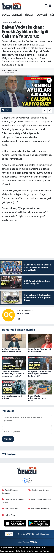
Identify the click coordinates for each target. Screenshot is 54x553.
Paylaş (7, 110)
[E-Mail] (19, 319)
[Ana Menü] (50, 6)
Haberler (6, 22)
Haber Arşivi (10, 515)
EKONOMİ (41, 15)
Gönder (8, 439)
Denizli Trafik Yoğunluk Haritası (13, 500)
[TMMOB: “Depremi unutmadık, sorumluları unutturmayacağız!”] (14, 363)
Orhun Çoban (23, 313)
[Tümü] (50, 454)
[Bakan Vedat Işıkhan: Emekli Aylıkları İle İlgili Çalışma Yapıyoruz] (27, 91)
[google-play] (38, 524)
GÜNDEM (17, 22)
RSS (10, 534)
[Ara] (46, 6)
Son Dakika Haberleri (40, 509)
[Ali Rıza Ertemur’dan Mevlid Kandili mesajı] (14, 341)
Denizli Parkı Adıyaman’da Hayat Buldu (37, 398)
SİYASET (29, 15)
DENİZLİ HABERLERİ (12, 15)
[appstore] (15, 524)
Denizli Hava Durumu (40, 490)
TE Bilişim (33, 542)
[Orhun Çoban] (8, 315)
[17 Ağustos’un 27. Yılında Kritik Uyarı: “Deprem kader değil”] (40, 363)
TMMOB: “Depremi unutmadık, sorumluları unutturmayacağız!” (13, 374)
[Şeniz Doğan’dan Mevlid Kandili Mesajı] (40, 341)
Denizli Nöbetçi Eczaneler (10, 491)
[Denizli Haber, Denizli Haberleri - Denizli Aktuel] (11, 6)
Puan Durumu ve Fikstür (41, 499)
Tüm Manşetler (11, 509)
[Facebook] (25, 480)
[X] (29, 480)
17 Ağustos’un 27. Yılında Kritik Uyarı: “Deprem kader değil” (39, 374)
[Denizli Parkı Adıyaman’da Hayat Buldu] (40, 387)
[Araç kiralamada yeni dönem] (14, 387)
